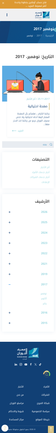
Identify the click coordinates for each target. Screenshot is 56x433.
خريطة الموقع (43, 419)
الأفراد (46, 386)
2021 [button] (44, 263)
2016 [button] (44, 312)
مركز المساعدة (16, 419)
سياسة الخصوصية (41, 411)
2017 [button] (44, 284)
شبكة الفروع (43, 403)
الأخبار (21, 386)
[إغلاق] (3, 3)
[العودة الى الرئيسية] (44, 15)
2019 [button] (44, 274)
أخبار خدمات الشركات (40, 177)
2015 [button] (44, 323)
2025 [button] (44, 222)
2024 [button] (44, 232)
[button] (4, 15)
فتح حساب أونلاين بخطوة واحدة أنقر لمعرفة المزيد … (30, 4)
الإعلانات (45, 182)
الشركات (45, 395)
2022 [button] (44, 253)
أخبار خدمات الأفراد (41, 172)
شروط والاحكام (16, 411)
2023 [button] (44, 243)
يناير (45, 303)
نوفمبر (44, 293)
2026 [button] (44, 212)
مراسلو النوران (17, 403)
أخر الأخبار (45, 167)
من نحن (20, 395)
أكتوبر (44, 298)
